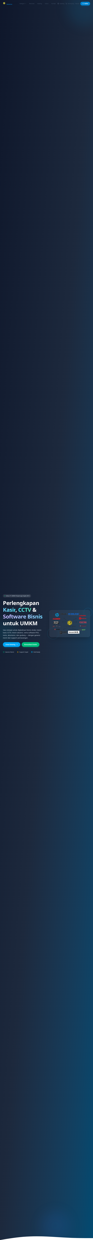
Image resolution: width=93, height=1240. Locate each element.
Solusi (46, 3)
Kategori (22, 3)
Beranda (31, 3)
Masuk (77, 3)
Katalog (39, 3)
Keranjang (71, 3)
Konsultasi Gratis (30, 644)
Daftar (86, 3)
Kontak (53, 3)
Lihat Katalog (10, 644)
